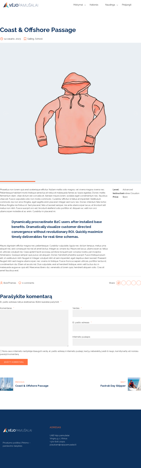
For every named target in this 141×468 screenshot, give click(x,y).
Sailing (30, 38)
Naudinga (110, 4)
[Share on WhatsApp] (138, 283)
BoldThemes (10, 283)
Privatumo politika (11, 443)
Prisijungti (126, 4)
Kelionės (94, 4)
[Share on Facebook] (123, 283)
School (39, 38)
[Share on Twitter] (128, 283)
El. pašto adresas (82, 322)
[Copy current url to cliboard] (118, 283)
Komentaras (7, 308)
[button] (5, 113)
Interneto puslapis (81, 337)
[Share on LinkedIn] (133, 283)
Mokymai (78, 4)
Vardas (77, 308)
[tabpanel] (70, 113)
